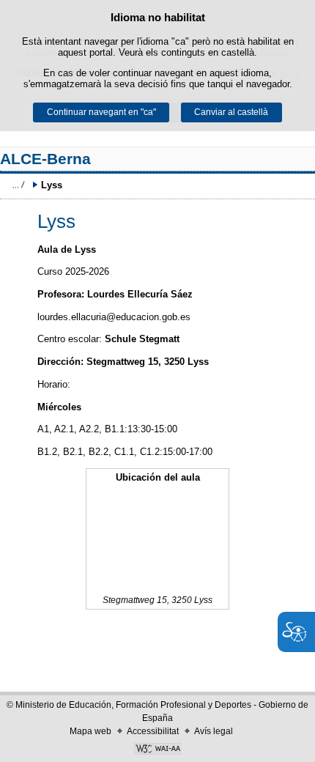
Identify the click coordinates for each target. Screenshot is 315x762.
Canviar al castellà (231, 112)
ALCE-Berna (45, 158)
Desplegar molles (18, 185)
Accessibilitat (153, 731)
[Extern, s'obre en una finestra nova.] (157, 750)
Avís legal (213, 731)
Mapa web (90, 731)
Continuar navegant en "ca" (101, 112)
